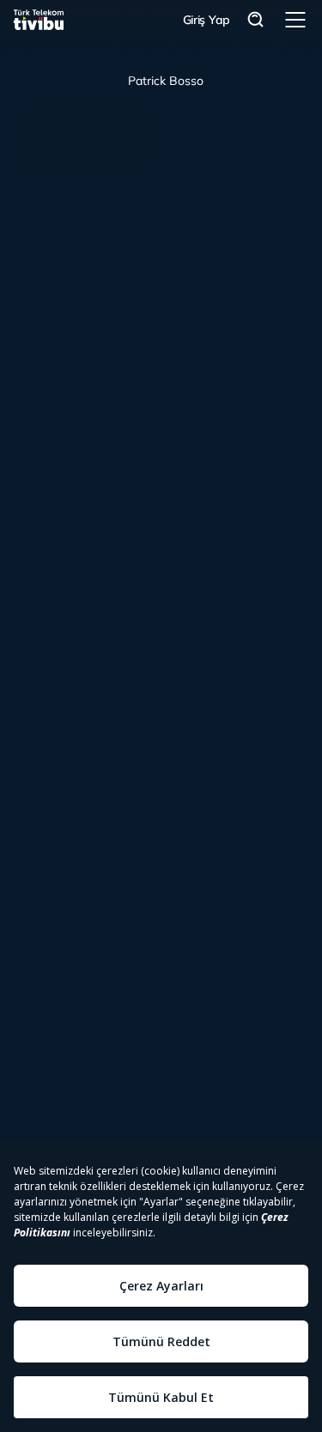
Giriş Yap (206, 19)
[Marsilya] (87, 140)
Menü (295, 19)
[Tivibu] (38, 19)
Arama (255, 20)
